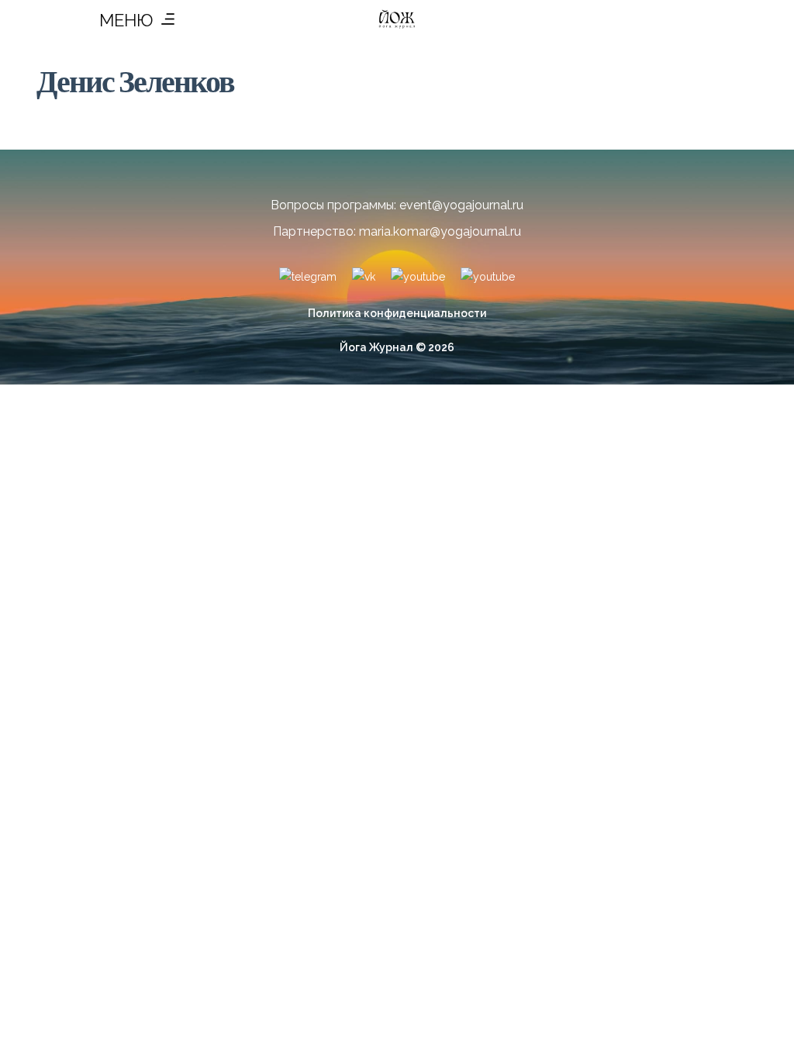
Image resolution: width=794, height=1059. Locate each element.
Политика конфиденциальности (397, 313)
